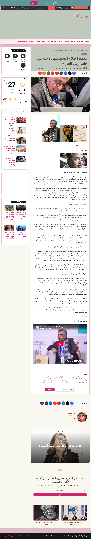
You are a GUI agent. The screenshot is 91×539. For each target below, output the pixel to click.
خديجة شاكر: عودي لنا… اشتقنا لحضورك (60, 445)
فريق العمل (11, 536)
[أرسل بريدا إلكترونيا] (77, 68)
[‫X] (70, 73)
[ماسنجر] (50, 403)
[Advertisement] (29, 23)
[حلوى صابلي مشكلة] (21, 140)
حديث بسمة (80, 41)
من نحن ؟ (4, 536)
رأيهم (55, 41)
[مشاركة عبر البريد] (46, 403)
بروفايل (78, 50)
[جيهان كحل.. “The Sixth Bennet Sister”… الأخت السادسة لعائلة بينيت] (9, 228)
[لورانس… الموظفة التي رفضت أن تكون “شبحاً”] (21, 208)
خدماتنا (16, 536)
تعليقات (6, 111)
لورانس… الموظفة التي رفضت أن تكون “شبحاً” (21, 214)
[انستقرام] (72, 419)
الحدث (67, 41)
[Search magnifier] (72, 7)
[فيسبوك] (74, 73)
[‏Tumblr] (61, 73)
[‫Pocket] (40, 73)
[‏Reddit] (52, 73)
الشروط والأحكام (22, 41)
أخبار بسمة (73, 41)
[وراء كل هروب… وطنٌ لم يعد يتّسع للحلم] (21, 228)
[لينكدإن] (65, 73)
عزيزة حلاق (81, 68)
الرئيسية (87, 41)
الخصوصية (31, 41)
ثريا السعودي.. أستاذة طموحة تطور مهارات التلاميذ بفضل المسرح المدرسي (10, 160)
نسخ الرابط (50, 389)
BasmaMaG (60, 536)
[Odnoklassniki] (44, 73)
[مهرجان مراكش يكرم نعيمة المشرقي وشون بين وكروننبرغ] (21, 130)
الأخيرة (15, 111)
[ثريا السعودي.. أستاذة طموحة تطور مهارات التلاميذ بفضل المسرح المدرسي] (21, 159)
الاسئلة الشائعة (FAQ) (31, 536)
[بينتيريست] (57, 73)
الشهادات (40, 536)
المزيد (38, 41)
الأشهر (24, 111)
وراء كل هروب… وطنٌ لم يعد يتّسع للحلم (22, 234)
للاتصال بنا (21, 536)
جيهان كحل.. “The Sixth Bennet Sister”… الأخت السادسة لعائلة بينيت (9, 236)
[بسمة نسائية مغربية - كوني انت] (82, 17)
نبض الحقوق (50, 41)
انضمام (34, 3)
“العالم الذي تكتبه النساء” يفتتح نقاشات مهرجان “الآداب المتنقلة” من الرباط (9, 216)
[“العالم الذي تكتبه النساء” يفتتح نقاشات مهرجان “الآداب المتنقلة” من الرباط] (9, 208)
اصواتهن (60, 41)
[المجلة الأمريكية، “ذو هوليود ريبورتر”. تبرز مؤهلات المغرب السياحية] (21, 148)
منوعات (44, 41)
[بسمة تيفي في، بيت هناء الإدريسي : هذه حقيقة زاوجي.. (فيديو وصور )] (21, 120)
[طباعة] (42, 403)
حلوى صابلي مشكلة (10, 138)
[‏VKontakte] (48, 73)
